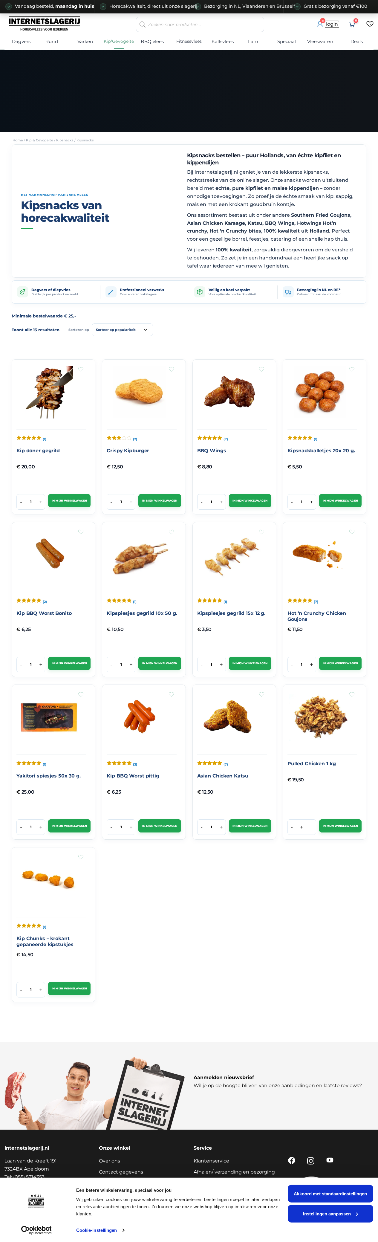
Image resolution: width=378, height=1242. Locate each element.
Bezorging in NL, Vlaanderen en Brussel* (241, 6)
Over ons (109, 1161)
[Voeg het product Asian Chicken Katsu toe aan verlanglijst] (261, 694)
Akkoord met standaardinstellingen (330, 1193)
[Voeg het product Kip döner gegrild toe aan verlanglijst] (81, 369)
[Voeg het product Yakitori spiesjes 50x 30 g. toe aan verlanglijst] (81, 694)
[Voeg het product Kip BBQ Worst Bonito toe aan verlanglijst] (81, 532)
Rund (51, 41)
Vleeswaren (320, 41)
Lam (253, 41)
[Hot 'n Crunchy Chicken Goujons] (320, 557)
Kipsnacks (65, 140)
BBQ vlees (152, 41)
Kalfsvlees (223, 41)
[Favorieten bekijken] (370, 24)
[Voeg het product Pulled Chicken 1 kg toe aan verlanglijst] (352, 694)
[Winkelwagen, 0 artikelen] (352, 24)
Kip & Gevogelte (39, 140)
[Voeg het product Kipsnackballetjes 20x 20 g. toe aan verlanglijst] (352, 369)
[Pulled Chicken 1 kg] (320, 720)
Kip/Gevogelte (118, 41)
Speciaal (286, 41)
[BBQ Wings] (230, 395)
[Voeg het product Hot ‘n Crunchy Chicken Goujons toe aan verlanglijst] (352, 532)
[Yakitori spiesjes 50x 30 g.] (49, 720)
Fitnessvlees (189, 41)
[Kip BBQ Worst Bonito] (49, 557)
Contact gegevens (121, 1172)
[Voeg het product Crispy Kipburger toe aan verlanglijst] (171, 369)
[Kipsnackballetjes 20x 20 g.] (320, 395)
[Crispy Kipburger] (139, 395)
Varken (85, 41)
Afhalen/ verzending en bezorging (234, 1172)
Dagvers (21, 41)
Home (18, 140)
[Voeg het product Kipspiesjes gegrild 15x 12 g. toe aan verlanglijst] (261, 532)
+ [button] (40, 502)
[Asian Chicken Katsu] (230, 720)
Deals (357, 41)
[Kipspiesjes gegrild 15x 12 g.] (230, 557)
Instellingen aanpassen (327, 1213)
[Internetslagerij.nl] (44, 23)
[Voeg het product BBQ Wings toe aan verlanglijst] (261, 369)
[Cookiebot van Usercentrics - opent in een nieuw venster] (36, 1230)
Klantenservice (211, 1161)
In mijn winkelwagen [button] (69, 500)
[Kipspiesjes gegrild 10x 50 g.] (139, 557)
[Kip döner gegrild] (49, 395)
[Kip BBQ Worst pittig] (139, 720)
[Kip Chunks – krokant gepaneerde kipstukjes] (49, 882)
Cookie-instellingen (96, 1230)
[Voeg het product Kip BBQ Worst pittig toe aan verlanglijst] (171, 694)
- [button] (21, 502)
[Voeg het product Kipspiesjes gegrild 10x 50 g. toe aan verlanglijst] (171, 532)
